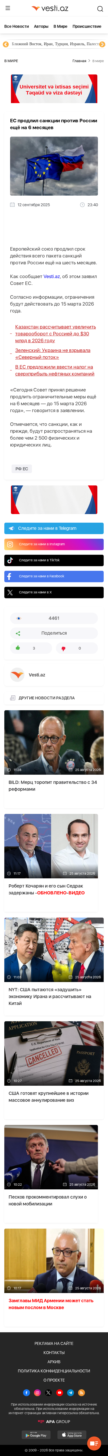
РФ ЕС (22, 468)
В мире (60, 26)
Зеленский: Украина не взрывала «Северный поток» (52, 353)
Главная (79, 61)
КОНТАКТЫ (54, 1352)
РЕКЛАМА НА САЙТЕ (54, 1343)
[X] (48, 1393)
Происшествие (87, 26)
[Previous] (5, 44)
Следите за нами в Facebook (41, 576)
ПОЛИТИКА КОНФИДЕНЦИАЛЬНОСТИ (54, 1371)
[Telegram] (70, 1393)
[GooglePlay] (36, 1435)
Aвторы (41, 26)
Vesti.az (51, 276)
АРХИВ (54, 1361)
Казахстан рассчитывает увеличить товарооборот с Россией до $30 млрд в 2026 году (55, 333)
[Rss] (81, 1393)
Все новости (16, 26)
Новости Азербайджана (32, 44)
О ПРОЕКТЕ (54, 1380)
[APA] (54, 1421)
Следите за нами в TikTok (39, 560)
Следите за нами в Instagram (42, 544)
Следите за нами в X (35, 592)
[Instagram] (37, 1393)
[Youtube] (59, 1393)
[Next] (102, 44)
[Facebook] (26, 1393)
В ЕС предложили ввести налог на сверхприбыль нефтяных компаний (54, 370)
